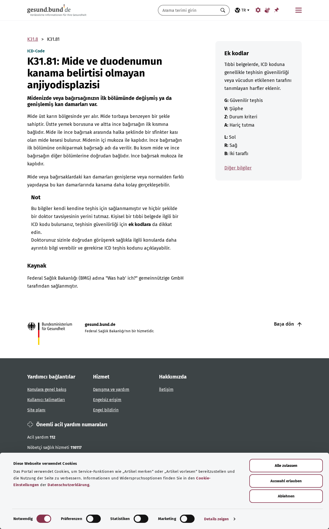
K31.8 (32, 39)
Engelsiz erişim (107, 399)
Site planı (36, 410)
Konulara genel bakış (46, 389)
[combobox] (187, 10)
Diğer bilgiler (238, 168)
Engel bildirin (105, 410)
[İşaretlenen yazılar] (276, 9)
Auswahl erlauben (286, 481)
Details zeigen (216, 519)
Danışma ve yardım (111, 389)
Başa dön (284, 324)
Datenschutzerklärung (68, 485)
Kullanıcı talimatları (46, 399)
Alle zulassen (286, 465)
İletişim (166, 389)
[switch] (93, 519)
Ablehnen (286, 496)
